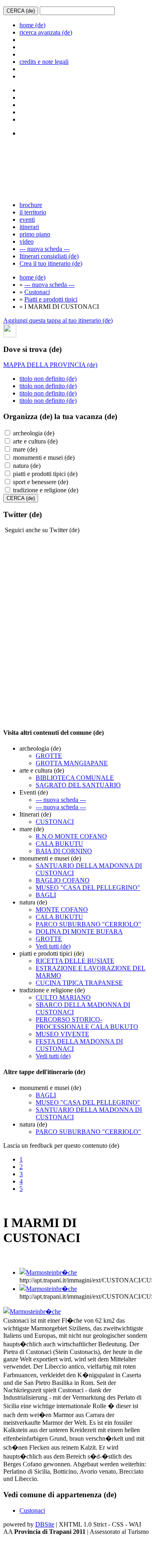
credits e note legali (44, 61)
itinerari (29, 226)
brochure (30, 204)
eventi (27, 219)
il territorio (32, 212)
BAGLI (46, 894)
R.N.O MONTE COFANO (71, 836)
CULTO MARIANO (63, 997)
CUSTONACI (55, 821)
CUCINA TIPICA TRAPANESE (79, 982)
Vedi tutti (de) (53, 946)
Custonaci (37, 291)
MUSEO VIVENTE (62, 1034)
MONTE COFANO (62, 909)
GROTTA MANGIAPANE (72, 763)
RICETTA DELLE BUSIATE (75, 960)
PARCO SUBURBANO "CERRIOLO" (88, 924)
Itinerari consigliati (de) (49, 256)
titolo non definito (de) (48, 378)
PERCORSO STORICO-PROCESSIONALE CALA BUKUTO (87, 1023)
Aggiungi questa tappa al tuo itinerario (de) (58, 320)
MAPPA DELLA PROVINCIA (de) (50, 364)
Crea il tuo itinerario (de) (50, 263)
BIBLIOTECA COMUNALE (75, 777)
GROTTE (49, 755)
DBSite (44, 1524)
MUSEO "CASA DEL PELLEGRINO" (88, 887)
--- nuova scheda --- (44, 248)
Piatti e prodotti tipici (50, 299)
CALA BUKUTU (59, 843)
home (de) (32, 25)
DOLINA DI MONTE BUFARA (79, 931)
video (26, 241)
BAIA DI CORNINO (64, 850)
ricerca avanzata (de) (45, 32)
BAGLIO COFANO (63, 880)
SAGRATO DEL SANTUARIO (78, 785)
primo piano (34, 234)
